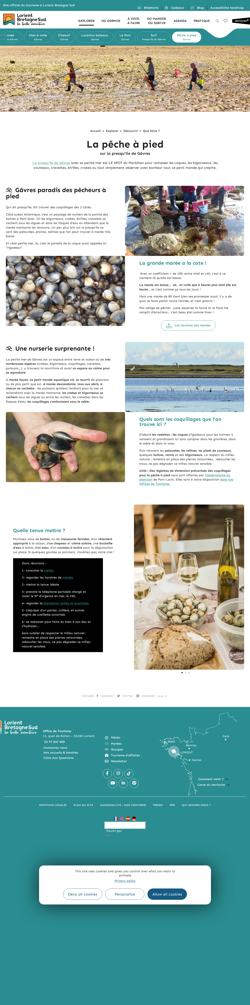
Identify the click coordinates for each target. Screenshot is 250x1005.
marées (67, 577)
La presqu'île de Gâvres (51, 163)
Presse (158, 805)
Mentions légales (53, 805)
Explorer (112, 131)
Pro (172, 805)
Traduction (120, 835)
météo (49, 570)
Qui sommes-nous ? (196, 805)
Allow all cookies (167, 894)
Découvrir (130, 131)
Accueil (95, 131)
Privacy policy (125, 881)
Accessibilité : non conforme (123, 805)
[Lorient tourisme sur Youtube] (112, 783)
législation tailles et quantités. (66, 603)
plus (161, 696)
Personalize (125, 894)
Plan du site (83, 805)
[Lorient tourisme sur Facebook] (107, 773)
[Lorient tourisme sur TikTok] (128, 773)
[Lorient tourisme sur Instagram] (118, 773)
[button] (3, 37)
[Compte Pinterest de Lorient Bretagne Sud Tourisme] (134, 783)
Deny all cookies (82, 894)
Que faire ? (151, 131)
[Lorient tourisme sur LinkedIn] (123, 783)
